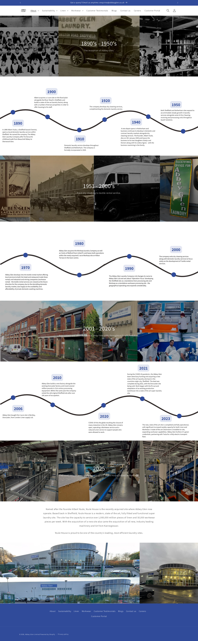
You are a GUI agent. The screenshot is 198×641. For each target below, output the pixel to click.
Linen (76, 611)
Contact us (131, 611)
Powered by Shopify (47, 634)
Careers (142, 611)
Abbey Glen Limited (32, 634)
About (53, 611)
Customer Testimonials (105, 611)
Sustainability (64, 611)
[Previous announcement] (20, 3)
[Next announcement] (178, 3)
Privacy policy (63, 634)
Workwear (86, 611)
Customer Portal (99, 616)
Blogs (120, 611)
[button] (34, 11)
